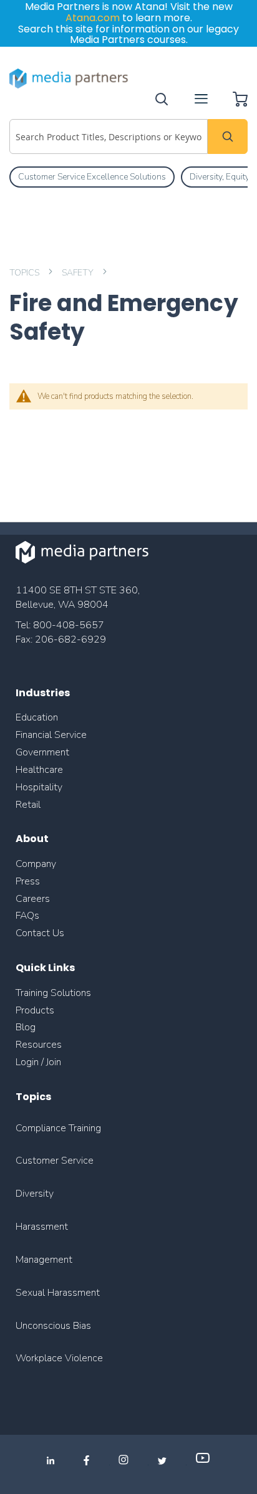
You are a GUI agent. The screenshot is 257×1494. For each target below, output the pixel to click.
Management (44, 1260)
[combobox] (108, 136)
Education (37, 717)
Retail (29, 805)
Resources (39, 1044)
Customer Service (55, 1160)
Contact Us (40, 933)
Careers (33, 899)
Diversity (35, 1193)
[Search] (228, 136)
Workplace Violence (59, 1358)
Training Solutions (53, 993)
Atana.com (92, 18)
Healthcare (39, 770)
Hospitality (39, 787)
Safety (78, 273)
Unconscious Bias (53, 1326)
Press (28, 881)
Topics (25, 273)
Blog (26, 1027)
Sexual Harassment (58, 1293)
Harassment (42, 1226)
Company (36, 864)
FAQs (27, 915)
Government (42, 752)
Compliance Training (58, 1128)
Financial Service (51, 735)
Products (35, 1010)
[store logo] (68, 79)
